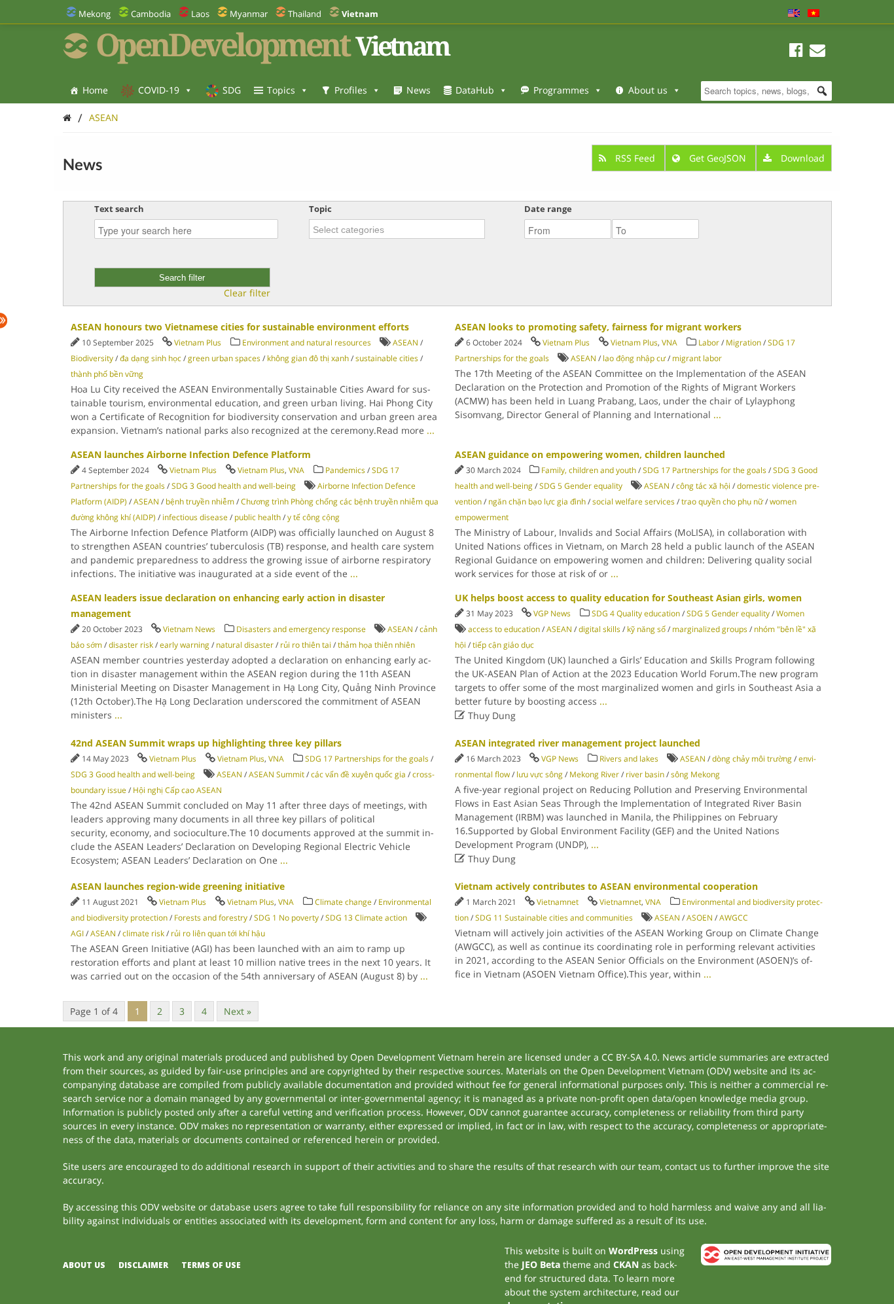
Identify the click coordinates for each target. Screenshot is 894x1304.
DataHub (475, 90)
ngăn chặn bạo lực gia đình (537, 501)
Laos (200, 14)
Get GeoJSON (718, 158)
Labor (708, 342)
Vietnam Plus (197, 342)
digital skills (599, 629)
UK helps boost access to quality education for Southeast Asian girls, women (628, 597)
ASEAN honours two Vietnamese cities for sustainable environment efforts (240, 327)
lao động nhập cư (634, 358)
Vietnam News (189, 629)
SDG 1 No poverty (286, 917)
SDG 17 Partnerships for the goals (704, 470)
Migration (743, 342)
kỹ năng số (646, 629)
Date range (548, 209)
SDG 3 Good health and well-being (233, 485)
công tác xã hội (703, 485)
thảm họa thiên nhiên (376, 644)
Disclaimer (143, 1265)
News (418, 90)
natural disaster (245, 644)
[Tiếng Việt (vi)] (813, 14)
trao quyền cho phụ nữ (722, 501)
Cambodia (151, 14)
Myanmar (249, 14)
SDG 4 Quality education (636, 613)
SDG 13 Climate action (366, 917)
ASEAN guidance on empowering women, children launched (590, 454)
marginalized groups (709, 629)
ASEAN (103, 117)
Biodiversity (92, 358)
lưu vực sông (539, 774)
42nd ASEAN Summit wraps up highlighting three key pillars (206, 743)
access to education (504, 629)
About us (648, 90)
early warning (184, 644)
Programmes (561, 90)
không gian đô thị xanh (308, 358)
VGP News (552, 613)
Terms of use (211, 1265)
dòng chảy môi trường (752, 758)
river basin (645, 774)
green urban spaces (224, 358)
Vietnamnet (558, 902)
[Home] (67, 117)
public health (257, 517)
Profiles (350, 90)
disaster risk (131, 644)
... (431, 430)
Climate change (343, 902)
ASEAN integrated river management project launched (577, 743)
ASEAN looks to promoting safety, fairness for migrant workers (598, 327)
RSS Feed (635, 158)
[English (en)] (794, 14)
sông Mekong (695, 774)
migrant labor (697, 358)
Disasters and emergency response (301, 629)
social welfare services (633, 501)
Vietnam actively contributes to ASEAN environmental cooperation (606, 886)
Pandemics (345, 470)
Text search (119, 209)
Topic (320, 209)
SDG (232, 90)
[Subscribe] (817, 52)
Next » (237, 1011)
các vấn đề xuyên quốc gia (358, 774)
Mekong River (594, 774)
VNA (669, 342)
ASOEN (700, 917)
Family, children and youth (588, 470)
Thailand (304, 14)
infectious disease (195, 517)
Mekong (95, 14)
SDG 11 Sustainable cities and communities (554, 917)
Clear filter (247, 293)
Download (801, 158)
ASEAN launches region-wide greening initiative (178, 886)
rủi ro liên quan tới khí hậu (218, 933)
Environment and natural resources (306, 342)
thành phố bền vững (107, 373)
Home (95, 90)
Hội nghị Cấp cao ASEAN (177, 790)
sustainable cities (386, 358)
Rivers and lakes (628, 758)
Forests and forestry (210, 917)
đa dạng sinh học (150, 358)
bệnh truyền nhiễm (200, 501)
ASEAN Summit (276, 774)
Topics (281, 90)
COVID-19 (158, 90)
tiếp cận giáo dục (503, 644)
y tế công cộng (313, 517)
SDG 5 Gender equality (580, 485)
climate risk (143, 933)
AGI (77, 933)
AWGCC (733, 917)
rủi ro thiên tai (305, 644)
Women (790, 613)
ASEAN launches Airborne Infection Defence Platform (191, 454)
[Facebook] (796, 52)
